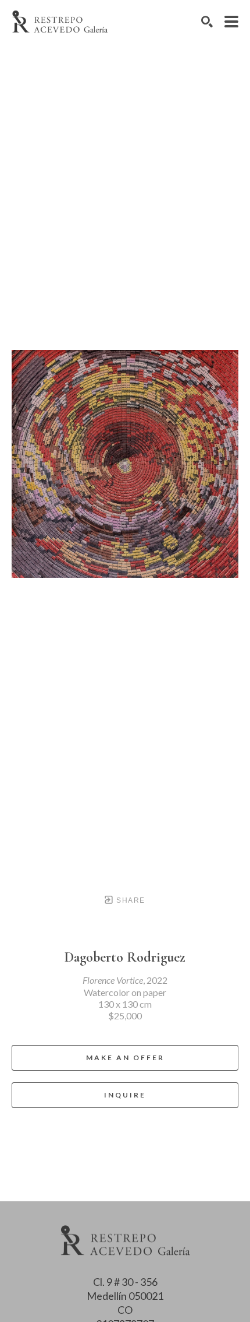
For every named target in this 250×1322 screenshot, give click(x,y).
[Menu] (231, 21)
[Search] (207, 21)
